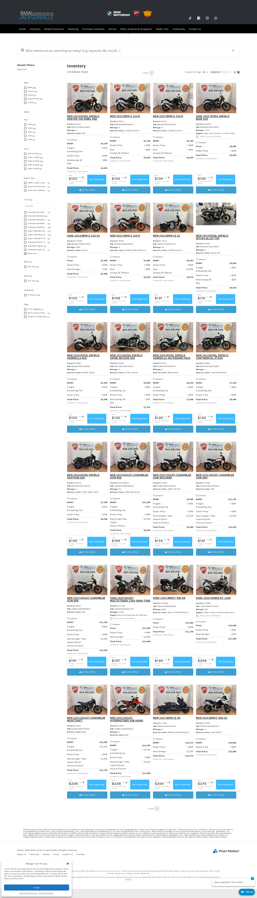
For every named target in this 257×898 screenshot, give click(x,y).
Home (22, 29)
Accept (36, 887)
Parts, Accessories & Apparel (136, 29)
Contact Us (195, 29)
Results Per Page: (193, 72)
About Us (21, 854)
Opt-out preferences (28, 893)
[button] (67, 863)
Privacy (46, 854)
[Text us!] (247, 892)
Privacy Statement (46, 893)
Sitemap (80, 854)
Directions (34, 854)
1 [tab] (128, 33)
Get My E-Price (88, 190)
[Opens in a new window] (190, 18)
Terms (56, 854)
